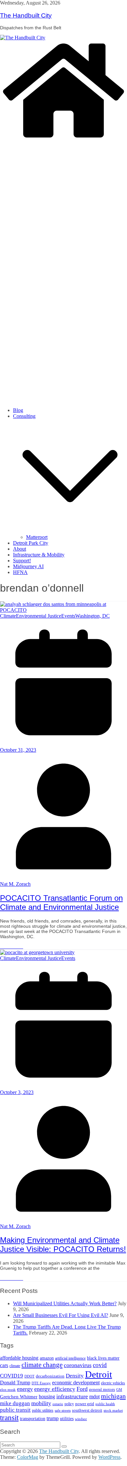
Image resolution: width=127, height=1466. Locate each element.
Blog (18, 410)
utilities (67, 1418)
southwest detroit (87, 1410)
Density (75, 1376)
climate (14, 1365)
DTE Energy (41, 1383)
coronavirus (78, 1365)
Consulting (24, 416)
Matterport (37, 537)
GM (119, 1389)
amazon (47, 1358)
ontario (57, 1404)
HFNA (20, 572)
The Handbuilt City (26, 15)
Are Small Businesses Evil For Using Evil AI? (60, 1315)
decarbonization (50, 1376)
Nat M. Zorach (15, 884)
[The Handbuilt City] (22, 37)
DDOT (29, 1376)
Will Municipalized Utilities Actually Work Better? (65, 1303)
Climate (8, 616)
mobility (41, 1403)
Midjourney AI (28, 566)
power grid (84, 1404)
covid (100, 1365)
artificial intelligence (70, 1358)
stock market (113, 1410)
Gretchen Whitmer (18, 1396)
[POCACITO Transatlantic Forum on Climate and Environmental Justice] (63, 610)
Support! (22, 560)
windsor (81, 1419)
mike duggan (15, 1403)
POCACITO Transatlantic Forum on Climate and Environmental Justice (61, 902)
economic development (76, 1382)
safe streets (63, 1410)
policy (69, 1404)
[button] (70, 531)
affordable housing (19, 1358)
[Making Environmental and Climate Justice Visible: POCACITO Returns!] (37, 952)
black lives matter (103, 1358)
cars (4, 1365)
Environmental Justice (38, 616)
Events (68, 616)
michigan (113, 1396)
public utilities (42, 1410)
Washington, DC (92, 616)
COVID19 (11, 1376)
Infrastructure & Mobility (38, 554)
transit (9, 1417)
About (19, 549)
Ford (82, 1389)
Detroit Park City (30, 543)
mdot (94, 1396)
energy (25, 1389)
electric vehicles (113, 1383)
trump (53, 1418)
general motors (102, 1389)
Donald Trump (15, 1382)
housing (47, 1396)
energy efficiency (54, 1389)
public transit (15, 1410)
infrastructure (72, 1396)
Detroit (98, 1374)
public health (105, 1404)
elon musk (8, 1389)
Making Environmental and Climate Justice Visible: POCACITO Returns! (63, 1245)
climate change (42, 1365)
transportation (32, 1418)
